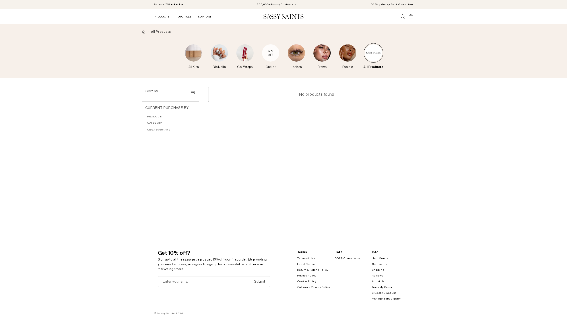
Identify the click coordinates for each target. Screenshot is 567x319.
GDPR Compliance (347, 258)
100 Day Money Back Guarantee (391, 4)
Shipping (378, 269)
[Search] (403, 16)
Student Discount (384, 293)
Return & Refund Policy (312, 269)
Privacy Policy (306, 275)
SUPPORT (204, 16)
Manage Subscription (387, 298)
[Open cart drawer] (411, 16)
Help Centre (380, 258)
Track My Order (382, 287)
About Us (378, 281)
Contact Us (379, 264)
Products (161, 16)
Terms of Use (306, 258)
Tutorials (183, 16)
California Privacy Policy (313, 287)
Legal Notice (306, 264)
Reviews (378, 275)
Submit (259, 281)
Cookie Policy (307, 281)
